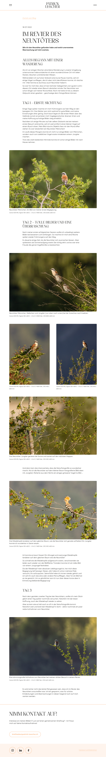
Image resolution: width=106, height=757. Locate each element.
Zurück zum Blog (29, 18)
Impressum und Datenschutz (88, 750)
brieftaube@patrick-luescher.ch (25, 734)
